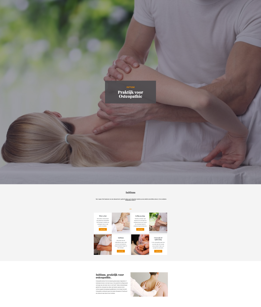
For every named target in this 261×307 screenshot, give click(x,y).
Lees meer (102, 229)
